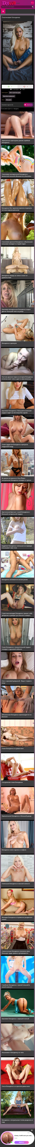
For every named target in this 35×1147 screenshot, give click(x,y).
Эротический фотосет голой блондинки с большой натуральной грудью (16, 513)
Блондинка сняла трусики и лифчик (14, 850)
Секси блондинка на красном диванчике (16, 1086)
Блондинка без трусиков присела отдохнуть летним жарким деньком (17, 209)
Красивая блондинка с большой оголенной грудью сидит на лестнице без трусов (16, 412)
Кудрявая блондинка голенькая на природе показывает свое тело (17, 547)
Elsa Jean (8, 100)
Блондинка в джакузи (9, 343)
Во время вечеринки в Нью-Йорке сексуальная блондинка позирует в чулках (16, 479)
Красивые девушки (8, 96)
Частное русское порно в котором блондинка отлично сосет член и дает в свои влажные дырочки (17, 378)
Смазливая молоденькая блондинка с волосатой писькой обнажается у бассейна (16, 175)
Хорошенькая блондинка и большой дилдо (16, 816)
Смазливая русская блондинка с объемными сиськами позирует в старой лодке (17, 243)
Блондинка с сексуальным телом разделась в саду (17, 1121)
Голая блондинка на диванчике (13, 748)
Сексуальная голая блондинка (12, 782)
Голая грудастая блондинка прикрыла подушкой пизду (15, 445)
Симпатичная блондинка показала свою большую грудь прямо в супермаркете (16, 952)
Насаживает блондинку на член (13, 1052)
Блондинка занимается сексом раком (15, 579)
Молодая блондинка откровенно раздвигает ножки (17, 918)
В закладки (15, 89)
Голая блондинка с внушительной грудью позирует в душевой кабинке (16, 648)
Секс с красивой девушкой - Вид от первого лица (17, 682)
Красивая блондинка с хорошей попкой (15, 1019)
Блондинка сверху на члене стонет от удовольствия (15, 276)
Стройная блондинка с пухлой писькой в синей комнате (16, 986)
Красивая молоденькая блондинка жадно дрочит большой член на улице (16, 310)
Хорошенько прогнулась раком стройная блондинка (16, 141)
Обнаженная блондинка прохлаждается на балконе (17, 716)
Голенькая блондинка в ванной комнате (16, 883)
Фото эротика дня (15, 92)
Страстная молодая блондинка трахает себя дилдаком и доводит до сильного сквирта (17, 614)
